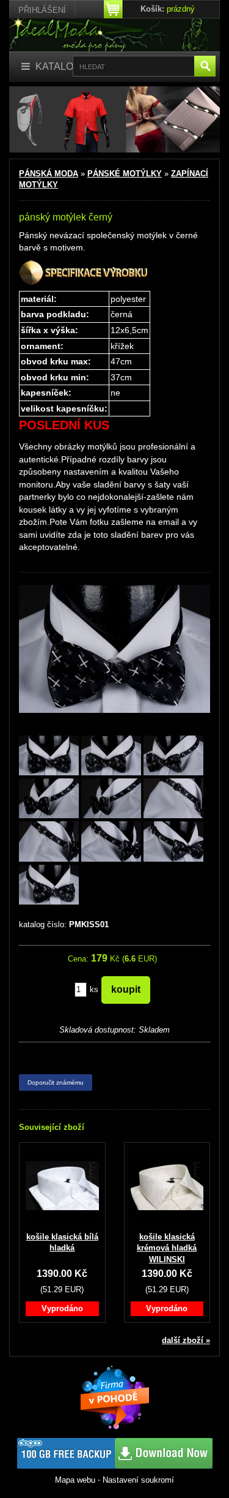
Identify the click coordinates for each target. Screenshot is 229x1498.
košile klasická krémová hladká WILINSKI (167, 1248)
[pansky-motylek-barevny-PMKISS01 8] (111, 842)
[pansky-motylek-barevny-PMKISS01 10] (49, 885)
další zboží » (186, 1340)
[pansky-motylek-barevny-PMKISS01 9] (173, 842)
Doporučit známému (55, 1082)
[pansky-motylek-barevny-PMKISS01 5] (111, 799)
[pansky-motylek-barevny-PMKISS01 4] (49, 799)
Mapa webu (75, 1480)
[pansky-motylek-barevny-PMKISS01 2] (111, 756)
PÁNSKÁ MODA (48, 173)
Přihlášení (42, 10)
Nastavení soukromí (138, 1480)
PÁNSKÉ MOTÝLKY (124, 173)
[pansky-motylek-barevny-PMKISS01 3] (173, 756)
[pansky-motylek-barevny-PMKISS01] (49, 756)
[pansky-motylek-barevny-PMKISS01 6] (173, 799)
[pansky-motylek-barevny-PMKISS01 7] (49, 842)
